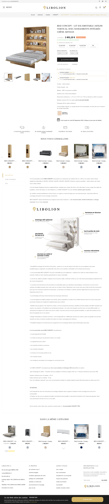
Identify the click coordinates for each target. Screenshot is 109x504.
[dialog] (54, 499)
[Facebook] (99, 1)
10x (93, 46)
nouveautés (59, 484)
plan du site (32, 488)
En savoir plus (33, 502)
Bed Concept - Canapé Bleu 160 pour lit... (99, 161)
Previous (3, 77)
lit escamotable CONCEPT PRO (71, 406)
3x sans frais (72, 46)
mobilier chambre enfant (63, 488)
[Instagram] (106, 1)
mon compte (59, 469)
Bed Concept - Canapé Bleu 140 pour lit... (81, 441)
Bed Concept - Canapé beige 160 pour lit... (63, 161)
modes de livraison (61, 481)
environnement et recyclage (36, 484)
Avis (6, 183)
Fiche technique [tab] (10, 179)
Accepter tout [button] (87, 499)
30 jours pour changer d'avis (43, 132)
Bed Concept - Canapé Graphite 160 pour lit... (45, 161)
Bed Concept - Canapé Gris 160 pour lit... (81, 161)
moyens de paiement (62, 478)
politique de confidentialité (36, 478)
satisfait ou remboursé (35, 481)
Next (51, 77)
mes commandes (61, 472)
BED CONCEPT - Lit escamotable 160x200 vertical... (9, 441)
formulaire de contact (7, 487)
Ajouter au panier (68, 59)
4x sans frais (83, 46)
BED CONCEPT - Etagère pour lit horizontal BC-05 (27, 441)
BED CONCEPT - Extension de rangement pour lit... (10, 161)
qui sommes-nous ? (34, 469)
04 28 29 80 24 (14, 1)
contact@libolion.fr (7, 473)
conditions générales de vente (37, 475)
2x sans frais (62, 46)
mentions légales (33, 472)
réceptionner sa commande (63, 475)
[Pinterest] (102, 1)
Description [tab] (9, 175)
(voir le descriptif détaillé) (82, 100)
